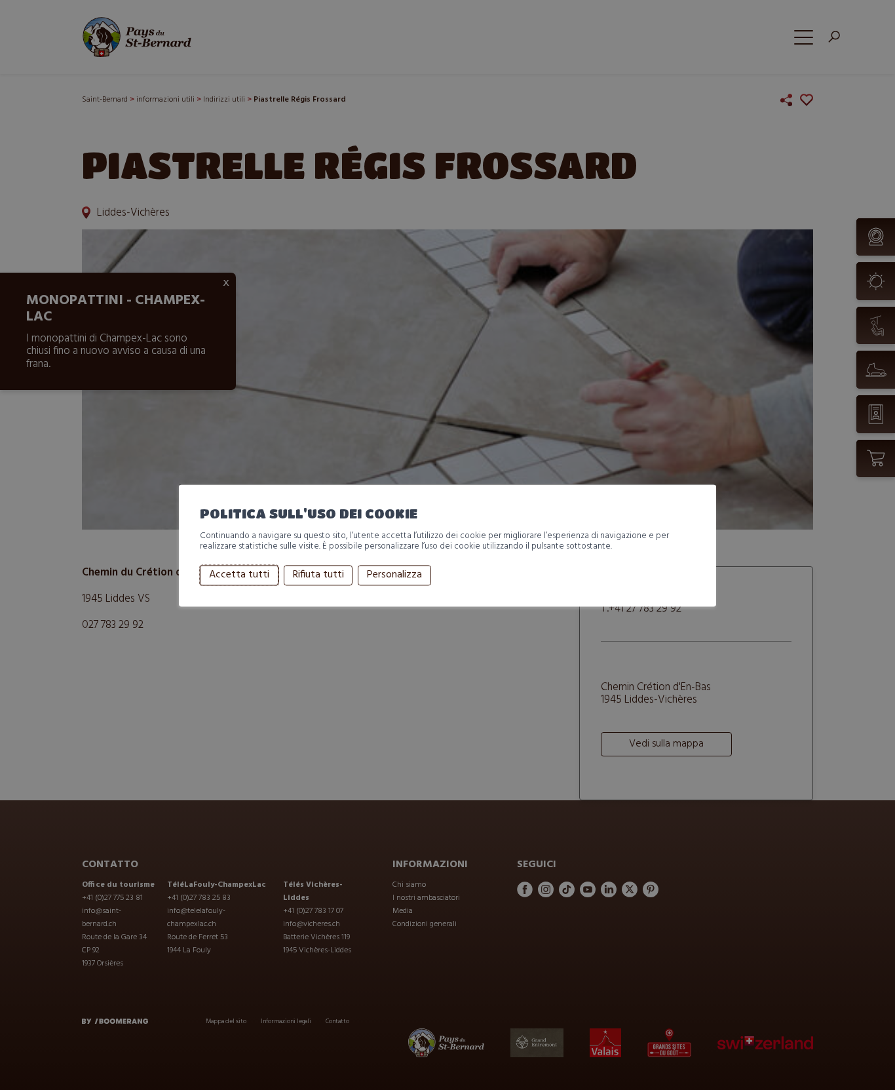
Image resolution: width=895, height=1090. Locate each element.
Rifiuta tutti (318, 575)
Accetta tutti (239, 575)
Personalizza (394, 575)
